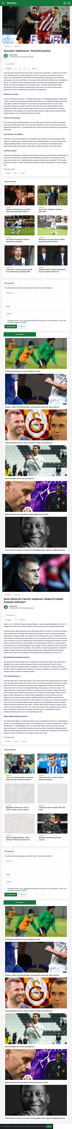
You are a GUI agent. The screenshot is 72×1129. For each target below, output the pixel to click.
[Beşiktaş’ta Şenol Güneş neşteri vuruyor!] (52, 828)
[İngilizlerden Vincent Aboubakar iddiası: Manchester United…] (36, 498)
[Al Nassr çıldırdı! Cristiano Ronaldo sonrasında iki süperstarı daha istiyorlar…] (36, 391)
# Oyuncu (23, 741)
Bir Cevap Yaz (9, 283)
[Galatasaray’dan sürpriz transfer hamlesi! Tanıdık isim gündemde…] (36, 427)
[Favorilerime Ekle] (16, 68)
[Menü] (3, 3)
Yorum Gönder (11, 326)
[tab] (52, 334)
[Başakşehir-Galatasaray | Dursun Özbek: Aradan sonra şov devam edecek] (19, 798)
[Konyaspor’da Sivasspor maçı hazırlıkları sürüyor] (36, 355)
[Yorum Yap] (20, 68)
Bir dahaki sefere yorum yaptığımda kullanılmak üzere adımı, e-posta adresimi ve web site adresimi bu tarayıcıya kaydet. (37, 321)
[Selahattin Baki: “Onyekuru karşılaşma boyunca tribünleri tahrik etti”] (52, 259)
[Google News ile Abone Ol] (10, 64)
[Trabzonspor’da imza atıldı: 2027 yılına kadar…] (52, 798)
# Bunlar (7, 741)
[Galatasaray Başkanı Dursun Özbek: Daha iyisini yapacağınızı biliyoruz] (19, 199)
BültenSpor (12, 3)
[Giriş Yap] (69, 3)
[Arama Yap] (64, 3)
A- (28, 68)
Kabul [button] (49, 1126)
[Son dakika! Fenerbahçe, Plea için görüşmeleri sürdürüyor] (19, 229)
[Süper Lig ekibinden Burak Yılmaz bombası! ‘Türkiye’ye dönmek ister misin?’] (19, 828)
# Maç (15, 173)
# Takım (22, 173)
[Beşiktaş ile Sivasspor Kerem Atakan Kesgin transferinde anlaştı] (52, 229)
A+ (24, 68)
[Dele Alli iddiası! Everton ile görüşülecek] (36, 462)
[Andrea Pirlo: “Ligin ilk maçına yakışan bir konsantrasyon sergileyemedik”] (19, 259)
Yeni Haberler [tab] (20, 334)
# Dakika (7, 173)
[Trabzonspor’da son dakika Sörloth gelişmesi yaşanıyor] (52, 767)
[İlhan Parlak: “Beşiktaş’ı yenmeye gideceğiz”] (52, 199)
